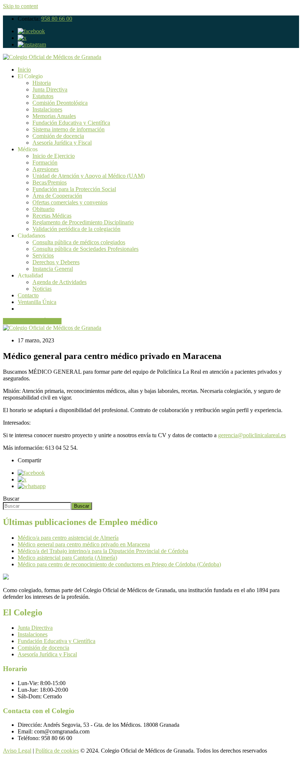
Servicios (43, 255)
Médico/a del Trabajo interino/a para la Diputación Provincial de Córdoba (103, 551)
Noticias (42, 289)
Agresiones (45, 169)
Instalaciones (47, 109)
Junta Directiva (49, 89)
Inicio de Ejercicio (53, 156)
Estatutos (42, 96)
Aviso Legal (17, 750)
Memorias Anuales (54, 116)
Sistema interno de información (68, 129)
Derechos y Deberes (56, 262)
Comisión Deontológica (60, 103)
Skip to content (20, 6)
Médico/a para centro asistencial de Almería (68, 538)
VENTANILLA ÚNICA (32, 321)
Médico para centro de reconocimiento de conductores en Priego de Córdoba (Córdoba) (119, 564)
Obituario (43, 209)
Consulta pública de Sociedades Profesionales (85, 249)
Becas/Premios (49, 182)
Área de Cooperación (57, 196)
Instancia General (52, 269)
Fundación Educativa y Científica (71, 123)
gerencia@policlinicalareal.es (252, 435)
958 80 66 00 (56, 18)
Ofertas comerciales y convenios (70, 202)
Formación (44, 162)
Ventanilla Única (37, 302)
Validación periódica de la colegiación (76, 229)
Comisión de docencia (58, 136)
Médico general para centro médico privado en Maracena (84, 544)
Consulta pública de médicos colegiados (78, 242)
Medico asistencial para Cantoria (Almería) (67, 558)
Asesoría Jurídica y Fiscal (62, 142)
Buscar (11, 498)
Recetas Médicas (51, 216)
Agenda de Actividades (59, 282)
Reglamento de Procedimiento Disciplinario (83, 222)
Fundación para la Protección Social (74, 189)
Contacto (28, 295)
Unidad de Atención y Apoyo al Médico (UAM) (88, 176)
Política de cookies (57, 750)
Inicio (24, 69)
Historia (41, 83)
